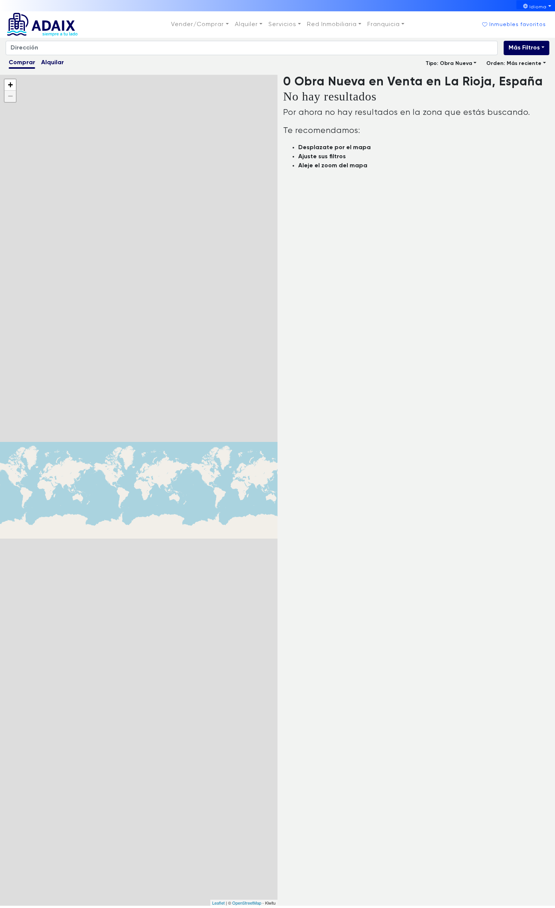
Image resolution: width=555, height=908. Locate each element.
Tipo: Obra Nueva (449, 63)
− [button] (10, 96)
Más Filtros (524, 48)
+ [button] (10, 85)
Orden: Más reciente (513, 63)
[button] (199, 24)
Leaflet (218, 903)
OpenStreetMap (246, 903)
